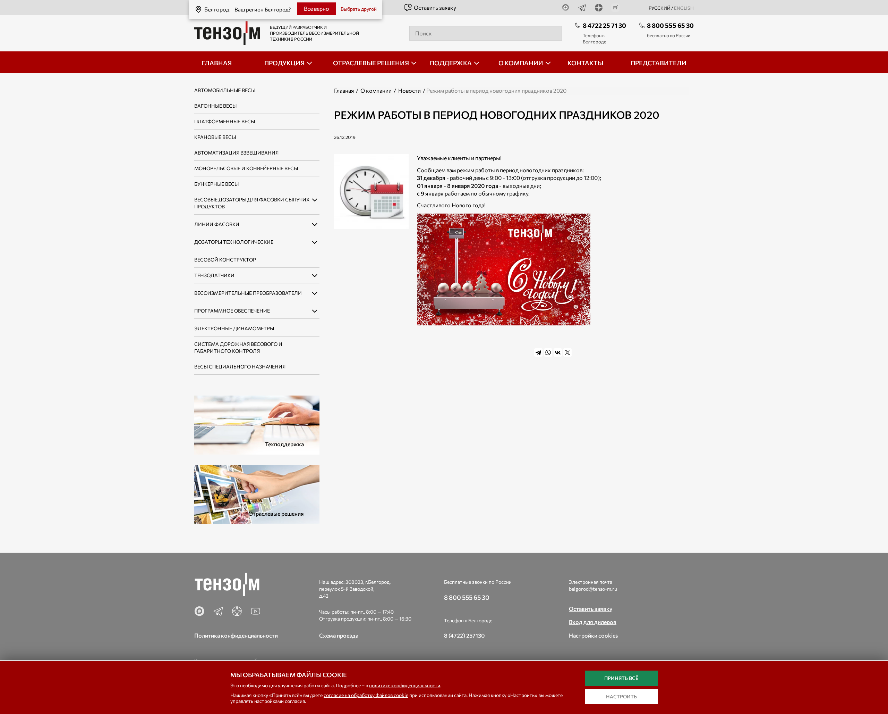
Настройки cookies (593, 635)
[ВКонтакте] (558, 352)
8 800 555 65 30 (670, 25)
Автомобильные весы (224, 90)
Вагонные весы (215, 106)
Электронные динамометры (234, 328)
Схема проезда (338, 635)
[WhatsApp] (548, 352)
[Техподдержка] (256, 424)
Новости (409, 90)
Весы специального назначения (239, 367)
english (684, 8)
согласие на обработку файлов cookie (366, 695)
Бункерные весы (216, 184)
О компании (376, 90)
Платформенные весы (224, 121)
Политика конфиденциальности (236, 635)
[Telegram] (538, 352)
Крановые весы (215, 137)
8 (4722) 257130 (464, 635)
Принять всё (621, 678)
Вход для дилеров (592, 621)
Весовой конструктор (225, 260)
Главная (344, 90)
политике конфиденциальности (404, 685)
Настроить (621, 696)
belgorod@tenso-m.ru (593, 589)
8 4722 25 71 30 (604, 25)
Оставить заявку (435, 7)
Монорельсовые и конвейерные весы (246, 168)
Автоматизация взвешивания (236, 153)
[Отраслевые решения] (256, 493)
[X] (567, 352)
